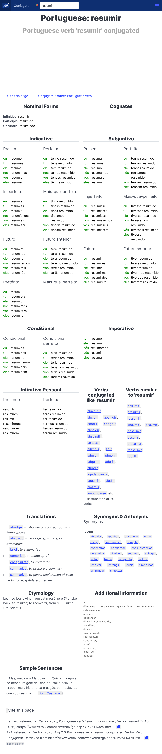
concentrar (97, 548)
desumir (133, 406)
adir (109, 449)
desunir (132, 437)
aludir (109, 481)
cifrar (147, 536)
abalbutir (94, 411)
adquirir (93, 462)
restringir (113, 565)
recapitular (125, 559)
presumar (134, 444)
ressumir (133, 418)
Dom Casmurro (50, 693)
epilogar (150, 553)
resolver (95, 565)
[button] (157, 5)
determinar (97, 553)
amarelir (93, 487)
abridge (16, 527)
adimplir (93, 449)
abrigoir (110, 424)
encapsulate (19, 562)
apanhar (112, 536)
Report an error (15, 743)
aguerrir (93, 481)
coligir (94, 542)
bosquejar (131, 536)
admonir (110, 455)
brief (13, 549)
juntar (94, 559)
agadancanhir (97, 474)
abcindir (110, 417)
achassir (93, 443)
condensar (118, 548)
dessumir (134, 431)
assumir (151, 425)
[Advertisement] (81, 61)
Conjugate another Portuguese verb (65, 96)
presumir (133, 412)
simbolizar (146, 565)
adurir (109, 462)
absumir (133, 425)
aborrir (92, 424)
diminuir (116, 553)
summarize (18, 568)
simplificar (97, 570)
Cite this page (17, 96)
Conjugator (22, 6)
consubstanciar (141, 548)
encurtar (133, 553)
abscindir (94, 436)
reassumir (134, 450)
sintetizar (116, 570)
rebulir (132, 456)
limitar (108, 559)
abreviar (95, 536)
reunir (129, 565)
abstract (16, 538)
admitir (92, 455)
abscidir (93, 430)
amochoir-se (96, 493)
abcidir (92, 417)
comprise (17, 556)
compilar (132, 542)
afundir (92, 468)
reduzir (143, 559)
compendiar (113, 542)
